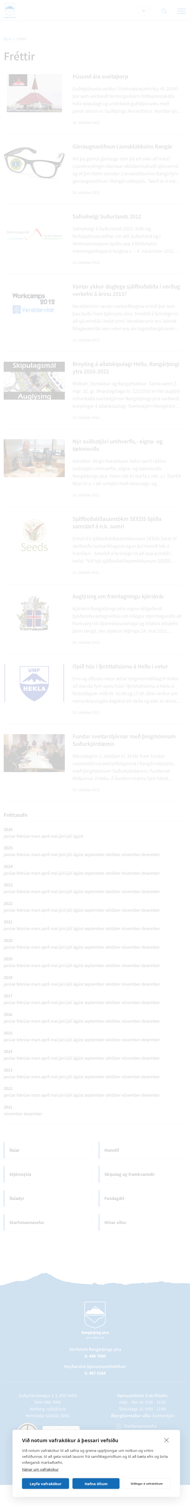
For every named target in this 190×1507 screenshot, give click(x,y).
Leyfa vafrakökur (46, 1483)
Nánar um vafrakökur (40, 1469)
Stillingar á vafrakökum (147, 1483)
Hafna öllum (96, 1483)
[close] (166, 1440)
